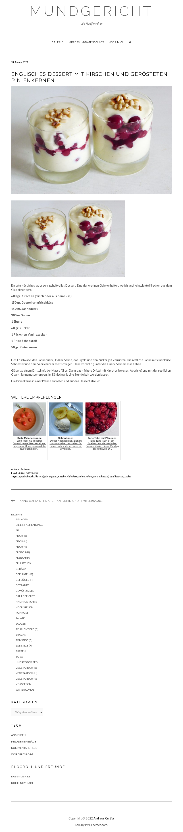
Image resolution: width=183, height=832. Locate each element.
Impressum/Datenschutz (86, 42)
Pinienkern (72, 476)
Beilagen (22, 519)
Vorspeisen (23, 684)
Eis (17, 530)
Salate (20, 618)
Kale (78, 825)
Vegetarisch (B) (26, 667)
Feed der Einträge (23, 741)
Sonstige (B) (24, 640)
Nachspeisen (32, 472)
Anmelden (18, 735)
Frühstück (23, 563)
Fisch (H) (21, 541)
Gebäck (21, 568)
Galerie (57, 42)
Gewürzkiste (25, 590)
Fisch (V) (21, 546)
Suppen (21, 651)
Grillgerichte (25, 596)
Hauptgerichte (26, 601)
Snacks (21, 634)
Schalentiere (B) (27, 629)
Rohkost (22, 612)
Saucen (21, 623)
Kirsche (62, 476)
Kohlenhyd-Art (22, 783)
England (53, 476)
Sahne (81, 476)
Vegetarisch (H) (26, 673)
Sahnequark (91, 476)
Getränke (22, 585)
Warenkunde (25, 689)
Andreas (25, 469)
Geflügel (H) (24, 579)
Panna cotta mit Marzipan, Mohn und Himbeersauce (60, 500)
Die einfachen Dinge (29, 524)
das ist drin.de (21, 776)
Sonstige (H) (24, 645)
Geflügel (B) (24, 574)
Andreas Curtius (104, 818)
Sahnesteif (104, 476)
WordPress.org (22, 754)
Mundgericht (91, 11)
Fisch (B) (21, 535)
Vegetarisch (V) (26, 678)
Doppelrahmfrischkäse (29, 476)
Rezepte (16, 514)
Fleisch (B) (23, 552)
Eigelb (45, 476)
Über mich (116, 42)
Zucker (127, 476)
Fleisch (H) (23, 557)
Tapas (19, 656)
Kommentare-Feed (24, 747)
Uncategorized (26, 662)
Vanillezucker (116, 476)
